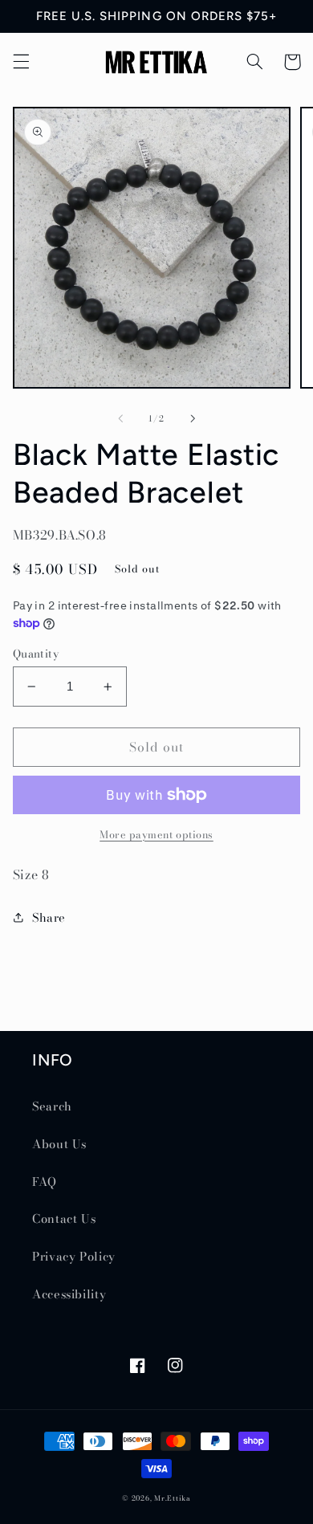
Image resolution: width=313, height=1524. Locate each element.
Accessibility (69, 1294)
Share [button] (49, 917)
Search (52, 1106)
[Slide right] (192, 418)
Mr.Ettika (172, 1498)
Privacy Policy (74, 1256)
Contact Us (64, 1218)
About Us (59, 1144)
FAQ (44, 1181)
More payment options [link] (156, 835)
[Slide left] (120, 418)
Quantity (36, 654)
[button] (20, 61)
